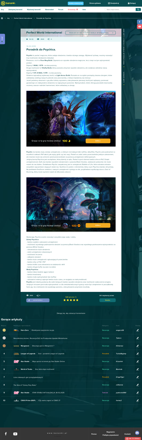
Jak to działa (134, 438)
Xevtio (107, 300)
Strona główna (95, 3)
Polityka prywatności (111, 435)
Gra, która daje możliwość (44, 369)
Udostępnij (38, 300)
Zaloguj (132, 3)
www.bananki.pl (57, 433)
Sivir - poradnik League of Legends (51, 353)
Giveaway (72, 9)
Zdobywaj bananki (15, 9)
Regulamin (111, 432)
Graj (98, 141)
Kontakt (128, 434)
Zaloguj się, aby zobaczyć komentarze (71, 313)
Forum (60, 9)
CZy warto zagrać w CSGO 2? (49, 400)
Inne (84, 9)
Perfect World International (23, 18)
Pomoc (94, 434)
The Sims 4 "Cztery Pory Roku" (25, 385)
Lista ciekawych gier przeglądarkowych (28, 377)
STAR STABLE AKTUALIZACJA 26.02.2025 (48, 393)
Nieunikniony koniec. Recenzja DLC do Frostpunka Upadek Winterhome (40, 338)
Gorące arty (123, 77)
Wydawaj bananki (34, 9)
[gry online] (8, 3)
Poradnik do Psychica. (43, 18)
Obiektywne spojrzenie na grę (42, 330)
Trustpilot (57, 436)
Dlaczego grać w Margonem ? (43, 346)
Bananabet (49, 9)
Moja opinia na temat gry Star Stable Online (48, 361)
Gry (2, 9)
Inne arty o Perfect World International (123, 47)
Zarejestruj (114, 3)
